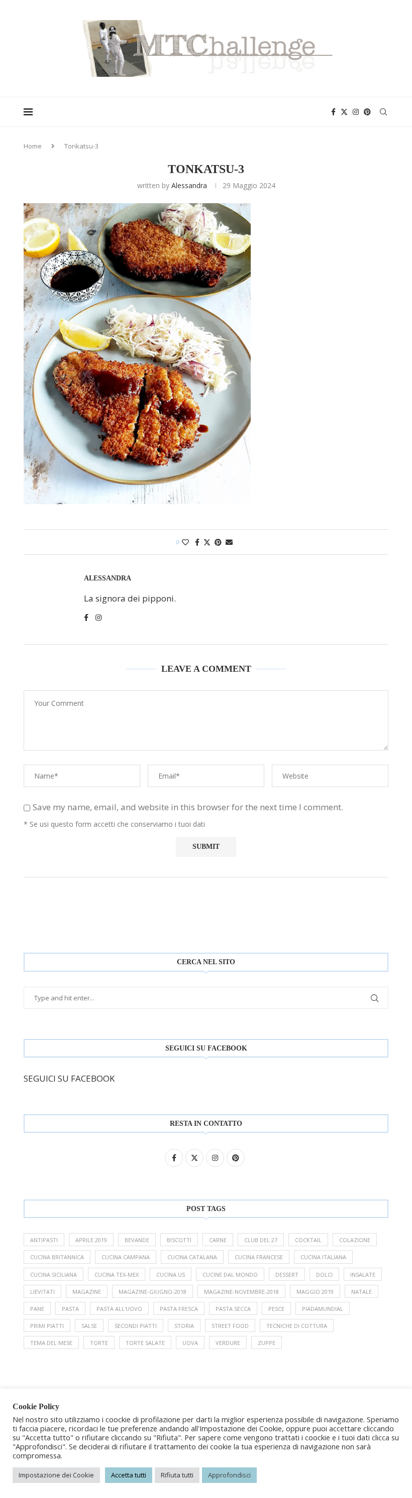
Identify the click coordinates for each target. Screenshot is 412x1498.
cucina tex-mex (116, 1274)
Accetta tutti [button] (128, 1474)
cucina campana (125, 1257)
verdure (228, 1342)
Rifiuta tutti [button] (177, 1474)
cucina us (170, 1274)
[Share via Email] (229, 542)
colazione (354, 1240)
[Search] (383, 111)
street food (230, 1325)
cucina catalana (192, 1257)
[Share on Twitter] (207, 542)
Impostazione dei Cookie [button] (56, 1474)
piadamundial (322, 1308)
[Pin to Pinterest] (218, 542)
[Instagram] (356, 111)
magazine (86, 1291)
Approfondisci (229, 1474)
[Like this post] (185, 542)
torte (99, 1342)
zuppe (266, 1342)
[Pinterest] (367, 111)
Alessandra (189, 185)
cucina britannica (57, 1257)
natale (361, 1291)
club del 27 (260, 1240)
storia (184, 1325)
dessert (286, 1274)
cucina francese (259, 1257)
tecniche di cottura (296, 1325)
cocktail (308, 1240)
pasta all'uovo (119, 1308)
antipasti (44, 1240)
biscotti (179, 1240)
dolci (324, 1274)
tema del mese (51, 1342)
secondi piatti (136, 1325)
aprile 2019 (91, 1240)
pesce (276, 1308)
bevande (137, 1240)
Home (33, 146)
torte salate (145, 1342)
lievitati (42, 1291)
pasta (70, 1308)
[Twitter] (344, 111)
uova (190, 1342)
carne (218, 1240)
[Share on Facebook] (197, 542)
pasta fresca (179, 1308)
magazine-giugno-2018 (152, 1291)
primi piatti (47, 1325)
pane (37, 1308)
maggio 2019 (315, 1291)
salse (89, 1325)
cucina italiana (323, 1257)
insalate (362, 1274)
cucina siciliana (53, 1274)
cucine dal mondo (230, 1274)
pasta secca (233, 1308)
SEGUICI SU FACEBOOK (69, 1078)
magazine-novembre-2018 (241, 1291)
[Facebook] (333, 111)
